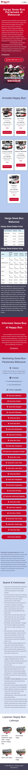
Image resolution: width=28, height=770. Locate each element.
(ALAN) (15, 60)
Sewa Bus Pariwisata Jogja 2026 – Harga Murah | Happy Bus (6, 739)
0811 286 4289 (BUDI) (15, 384)
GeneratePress (14, 767)
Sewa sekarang (7, 132)
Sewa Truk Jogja (6, 757)
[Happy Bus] (5, 2)
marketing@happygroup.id (15, 381)
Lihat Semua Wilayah (14, 537)
